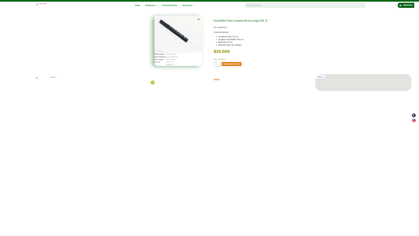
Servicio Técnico (169, 5)
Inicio (137, 5)
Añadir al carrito (231, 64)
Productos (150, 5)
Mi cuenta (187, 5)
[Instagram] (153, 82)
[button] (199, 19)
